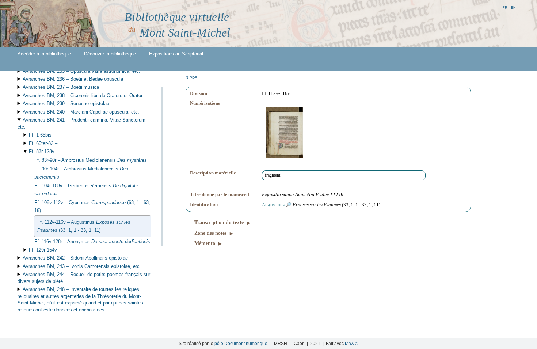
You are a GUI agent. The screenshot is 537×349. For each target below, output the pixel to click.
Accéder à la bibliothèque (44, 54)
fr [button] (505, 7)
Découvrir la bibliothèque (110, 54)
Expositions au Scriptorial (176, 54)
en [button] (513, 7)
